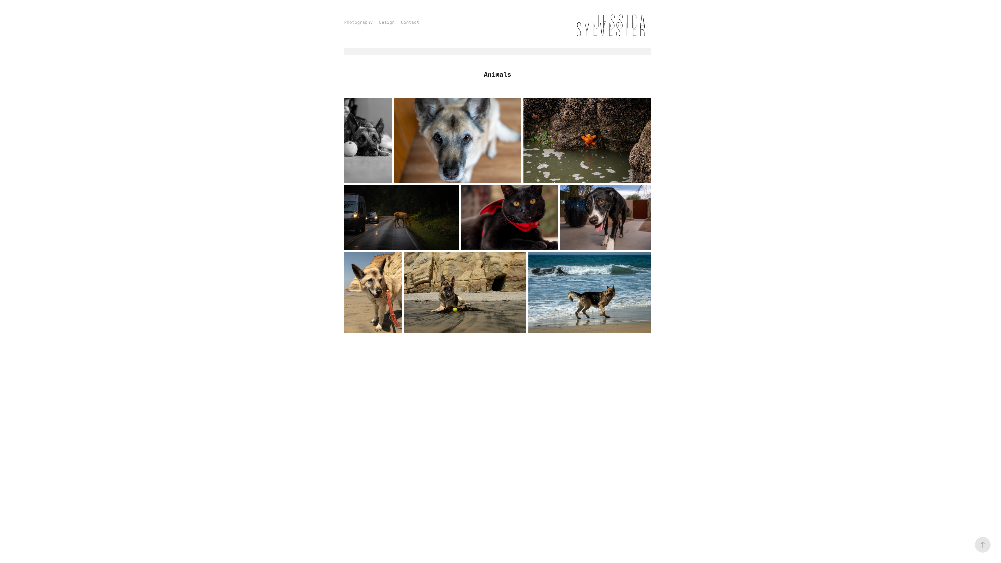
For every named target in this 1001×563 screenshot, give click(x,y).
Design (387, 22)
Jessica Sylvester (613, 25)
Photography (358, 22)
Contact (410, 22)
